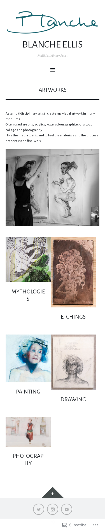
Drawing (73, 399)
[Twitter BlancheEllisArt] (38, 509)
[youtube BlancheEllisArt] (66, 509)
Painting (28, 392)
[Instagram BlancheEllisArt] (52, 509)
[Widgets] (52, 492)
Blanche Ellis (52, 44)
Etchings (73, 317)
